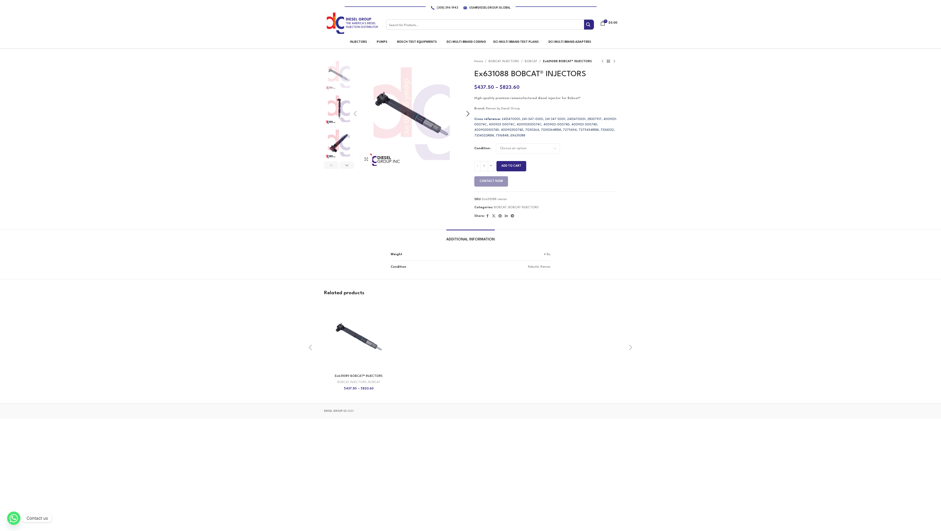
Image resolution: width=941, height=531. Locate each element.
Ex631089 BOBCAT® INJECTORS (359, 376)
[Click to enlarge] (366, 159)
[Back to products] (608, 61)
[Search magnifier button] (589, 25)
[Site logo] (352, 23)
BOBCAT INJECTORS (504, 61)
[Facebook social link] (488, 216)
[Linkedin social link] (506, 216)
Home (478, 61)
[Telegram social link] (512, 216)
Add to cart (511, 165)
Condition (482, 148)
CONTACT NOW (491, 181)
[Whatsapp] (13, 518)
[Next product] (614, 61)
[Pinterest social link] (500, 216)
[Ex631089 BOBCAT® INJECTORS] (359, 336)
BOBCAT (531, 61)
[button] (355, 114)
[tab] (470, 237)
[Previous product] (602, 61)
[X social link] (494, 216)
